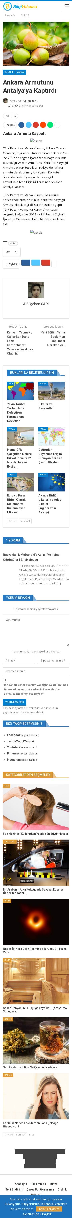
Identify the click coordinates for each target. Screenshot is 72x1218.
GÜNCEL (8, 72)
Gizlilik (62, 1189)
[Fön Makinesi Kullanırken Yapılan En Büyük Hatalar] (36, 807)
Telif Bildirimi (14, 1189)
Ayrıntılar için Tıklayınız (37, 1214)
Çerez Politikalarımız (40, 1189)
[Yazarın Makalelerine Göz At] (36, 290)
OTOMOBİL (9, 841)
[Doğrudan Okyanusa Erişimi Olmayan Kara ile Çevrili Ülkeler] (51, 436)
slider (13, 243)
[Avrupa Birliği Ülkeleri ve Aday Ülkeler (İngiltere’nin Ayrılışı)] (51, 482)
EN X (11, 383)
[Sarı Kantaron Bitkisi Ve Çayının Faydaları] (36, 1040)
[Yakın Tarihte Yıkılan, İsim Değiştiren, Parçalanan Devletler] (20, 391)
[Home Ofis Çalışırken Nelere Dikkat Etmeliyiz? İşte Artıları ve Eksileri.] (20, 436)
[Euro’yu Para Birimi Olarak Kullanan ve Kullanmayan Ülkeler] (20, 482)
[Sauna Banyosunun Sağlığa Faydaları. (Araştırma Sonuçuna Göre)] (36, 981)
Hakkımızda (38, 1183)
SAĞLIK (8, 1019)
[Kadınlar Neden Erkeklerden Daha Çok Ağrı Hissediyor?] (36, 1096)
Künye (53, 1183)
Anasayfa (21, 1183)
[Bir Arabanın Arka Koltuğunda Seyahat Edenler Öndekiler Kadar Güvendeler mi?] (36, 863)
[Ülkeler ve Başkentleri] (51, 391)
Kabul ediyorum (49, 1209)
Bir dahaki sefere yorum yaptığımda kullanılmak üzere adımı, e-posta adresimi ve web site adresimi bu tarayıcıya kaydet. (36, 689)
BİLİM (7, 901)
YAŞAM (21, 72)
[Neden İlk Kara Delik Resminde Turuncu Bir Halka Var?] (36, 922)
